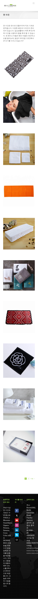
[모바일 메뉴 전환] (34, 3)
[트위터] (17, 515)
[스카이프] (17, 535)
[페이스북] (17, 511)
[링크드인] (17, 530)
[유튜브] (17, 520)
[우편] (17, 540)
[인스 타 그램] (17, 525)
